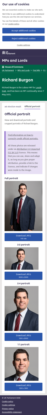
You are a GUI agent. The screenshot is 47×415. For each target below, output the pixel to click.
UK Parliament (8, 70)
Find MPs (36, 70)
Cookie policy (7, 401)
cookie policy (13, 24)
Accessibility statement (12, 412)
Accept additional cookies (23, 30)
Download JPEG (23, 237)
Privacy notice (8, 409)
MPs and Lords (14, 60)
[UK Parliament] (9, 52)
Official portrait (32, 106)
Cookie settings (23, 45)
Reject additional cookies (23, 38)
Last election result (12, 106)
